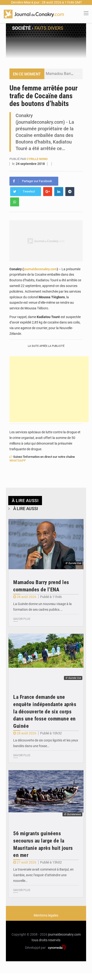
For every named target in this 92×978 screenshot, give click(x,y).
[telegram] (69, 191)
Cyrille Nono (37, 159)
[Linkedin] (58, 191)
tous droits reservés (46, 940)
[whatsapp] (14, 201)
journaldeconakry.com (40, 269)
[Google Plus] (47, 191)
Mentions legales (46, 915)
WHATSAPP (17, 460)
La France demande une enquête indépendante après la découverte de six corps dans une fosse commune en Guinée (44, 711)
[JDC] (34, 14)
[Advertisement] (49, 389)
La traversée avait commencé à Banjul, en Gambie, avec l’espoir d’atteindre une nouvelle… (43, 875)
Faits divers (48, 28)
